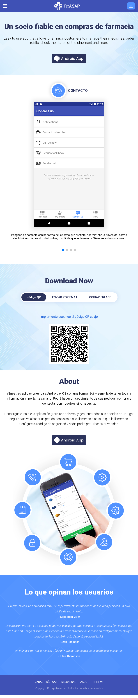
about (84, 681)
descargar (68, 681)
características (46, 681)
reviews (98, 681)
